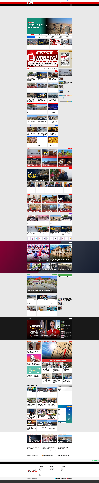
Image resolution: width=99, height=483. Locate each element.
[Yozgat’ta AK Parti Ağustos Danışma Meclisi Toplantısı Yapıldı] (43, 42)
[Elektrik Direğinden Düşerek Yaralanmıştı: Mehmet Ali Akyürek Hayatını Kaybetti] (53, 107)
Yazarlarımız (51, 470)
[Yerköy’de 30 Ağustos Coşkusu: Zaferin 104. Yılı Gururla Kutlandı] (32, 75)
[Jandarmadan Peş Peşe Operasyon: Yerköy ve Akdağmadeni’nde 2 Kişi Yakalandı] (32, 95)
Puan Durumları (52, 469)
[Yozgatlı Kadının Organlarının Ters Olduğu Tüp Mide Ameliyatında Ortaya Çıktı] (67, 376)
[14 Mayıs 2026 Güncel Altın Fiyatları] (32, 129)
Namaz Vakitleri (52, 468)
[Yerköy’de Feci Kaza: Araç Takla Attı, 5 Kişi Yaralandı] (53, 95)
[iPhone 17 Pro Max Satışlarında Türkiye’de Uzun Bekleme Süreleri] (34, 346)
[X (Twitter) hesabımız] (68, 0)
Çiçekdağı (40, 475)
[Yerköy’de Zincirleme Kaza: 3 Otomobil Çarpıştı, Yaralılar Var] (32, 107)
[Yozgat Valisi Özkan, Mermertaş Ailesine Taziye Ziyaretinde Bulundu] (32, 218)
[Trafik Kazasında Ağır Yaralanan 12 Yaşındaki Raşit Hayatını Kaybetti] (61, 83)
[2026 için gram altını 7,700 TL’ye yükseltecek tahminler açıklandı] (53, 129)
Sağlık (39, 474)
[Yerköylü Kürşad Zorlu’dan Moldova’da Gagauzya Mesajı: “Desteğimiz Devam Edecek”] (58, 184)
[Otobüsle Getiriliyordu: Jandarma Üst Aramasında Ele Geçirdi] (32, 229)
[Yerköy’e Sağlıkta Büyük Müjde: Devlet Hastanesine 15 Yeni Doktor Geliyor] (53, 85)
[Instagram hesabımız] (69, 0)
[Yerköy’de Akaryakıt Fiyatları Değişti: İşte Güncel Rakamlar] (42, 95)
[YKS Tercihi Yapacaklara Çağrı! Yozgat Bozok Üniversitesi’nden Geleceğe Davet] (60, 309)
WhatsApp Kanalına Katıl (95, 460)
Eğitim (28, 310)
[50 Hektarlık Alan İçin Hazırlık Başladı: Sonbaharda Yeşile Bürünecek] (55, 218)
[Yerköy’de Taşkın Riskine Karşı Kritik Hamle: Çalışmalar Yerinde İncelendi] (53, 117)
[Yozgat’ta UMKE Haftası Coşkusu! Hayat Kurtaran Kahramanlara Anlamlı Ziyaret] (57, 376)
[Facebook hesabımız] (67, 0)
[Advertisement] (49, 12)
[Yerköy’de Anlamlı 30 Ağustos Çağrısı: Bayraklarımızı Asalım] (42, 85)
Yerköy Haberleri (30, 391)
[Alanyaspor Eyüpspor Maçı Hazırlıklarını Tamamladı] (62, 326)
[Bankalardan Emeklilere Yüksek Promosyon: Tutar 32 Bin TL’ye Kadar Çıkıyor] (42, 140)
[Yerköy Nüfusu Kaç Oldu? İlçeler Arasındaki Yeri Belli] (32, 117)
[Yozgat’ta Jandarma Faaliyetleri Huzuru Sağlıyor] (53, 75)
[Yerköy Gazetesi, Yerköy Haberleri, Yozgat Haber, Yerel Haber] (30, 3)
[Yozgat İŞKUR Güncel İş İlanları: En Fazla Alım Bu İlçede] (66, 42)
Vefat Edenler (29, 402)
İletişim (62, 469)
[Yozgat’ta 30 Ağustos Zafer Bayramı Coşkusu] (43, 218)
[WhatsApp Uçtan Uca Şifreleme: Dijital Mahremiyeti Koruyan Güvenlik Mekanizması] (34, 370)
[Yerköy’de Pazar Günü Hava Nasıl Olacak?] (42, 75)
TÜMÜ (70, 51)
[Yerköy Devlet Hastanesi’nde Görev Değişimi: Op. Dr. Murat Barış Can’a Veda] (47, 376)
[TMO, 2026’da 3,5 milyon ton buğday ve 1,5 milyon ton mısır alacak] (32, 140)
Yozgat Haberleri (40, 413)
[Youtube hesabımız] (70, 0)
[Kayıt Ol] (69, 3)
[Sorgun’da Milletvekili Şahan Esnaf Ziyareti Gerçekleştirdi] (40, 184)
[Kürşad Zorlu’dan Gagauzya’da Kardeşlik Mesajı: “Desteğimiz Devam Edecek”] (49, 184)
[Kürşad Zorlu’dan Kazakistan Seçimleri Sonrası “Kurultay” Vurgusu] (31, 184)
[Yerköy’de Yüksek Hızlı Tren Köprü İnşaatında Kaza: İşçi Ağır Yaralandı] (42, 117)
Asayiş (49, 391)
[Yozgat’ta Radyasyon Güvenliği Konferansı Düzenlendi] (67, 365)
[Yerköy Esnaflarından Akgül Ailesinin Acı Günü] (43, 229)
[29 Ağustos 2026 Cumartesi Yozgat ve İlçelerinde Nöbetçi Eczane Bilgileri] (55, 42)
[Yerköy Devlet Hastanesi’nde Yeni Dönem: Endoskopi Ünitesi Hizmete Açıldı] (47, 365)
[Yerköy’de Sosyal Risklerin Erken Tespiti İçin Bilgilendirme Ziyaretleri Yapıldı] (57, 365)
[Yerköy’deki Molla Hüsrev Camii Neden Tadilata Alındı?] (32, 85)
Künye (62, 468)
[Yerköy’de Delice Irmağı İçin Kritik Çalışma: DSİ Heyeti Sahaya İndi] (42, 107)
